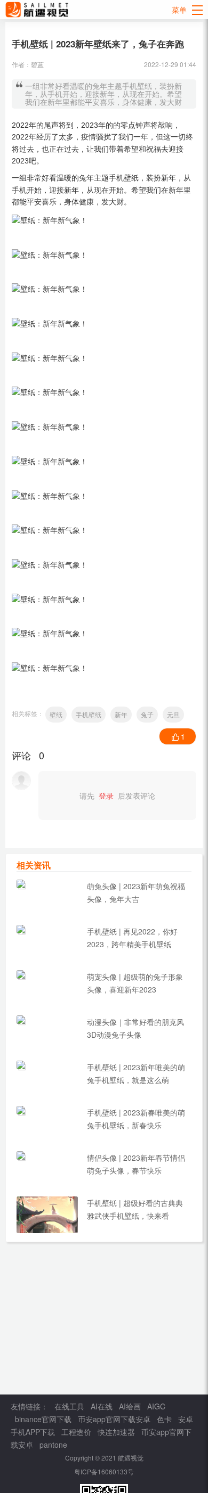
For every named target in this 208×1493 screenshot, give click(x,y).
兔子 (147, 714)
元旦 (173, 714)
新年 (121, 714)
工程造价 (76, 1431)
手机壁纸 (88, 714)
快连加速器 (116, 1431)
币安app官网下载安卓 (114, 1419)
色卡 (164, 1419)
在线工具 (69, 1406)
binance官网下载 (43, 1419)
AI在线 (102, 1406)
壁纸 (56, 714)
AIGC (156, 1406)
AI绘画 (130, 1406)
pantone (53, 1444)
